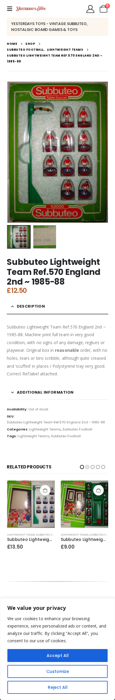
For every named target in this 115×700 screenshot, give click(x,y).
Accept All (58, 655)
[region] (57, 649)
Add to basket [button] (45, 490)
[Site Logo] (31, 8)
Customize (57, 671)
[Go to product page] (31, 504)
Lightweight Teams (45, 429)
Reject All (58, 687)
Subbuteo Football (77, 429)
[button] (11, 9)
